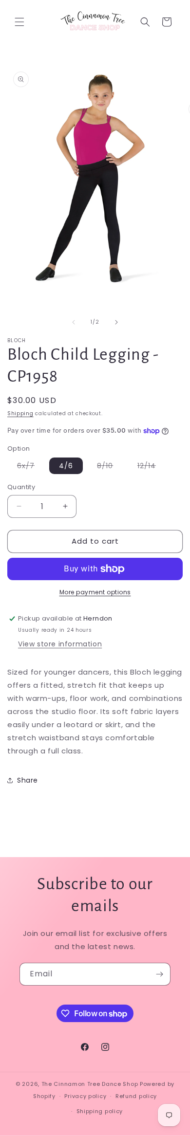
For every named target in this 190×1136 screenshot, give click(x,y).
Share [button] (27, 780)
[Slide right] (116, 322)
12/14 (151, 467)
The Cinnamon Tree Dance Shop (89, 1084)
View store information (60, 644)
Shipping (20, 413)
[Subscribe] (159, 974)
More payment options (95, 592)
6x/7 (30, 467)
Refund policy (136, 1096)
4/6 (66, 466)
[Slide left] (73, 322)
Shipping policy (99, 1111)
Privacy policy (85, 1096)
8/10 (110, 467)
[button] (19, 22)
